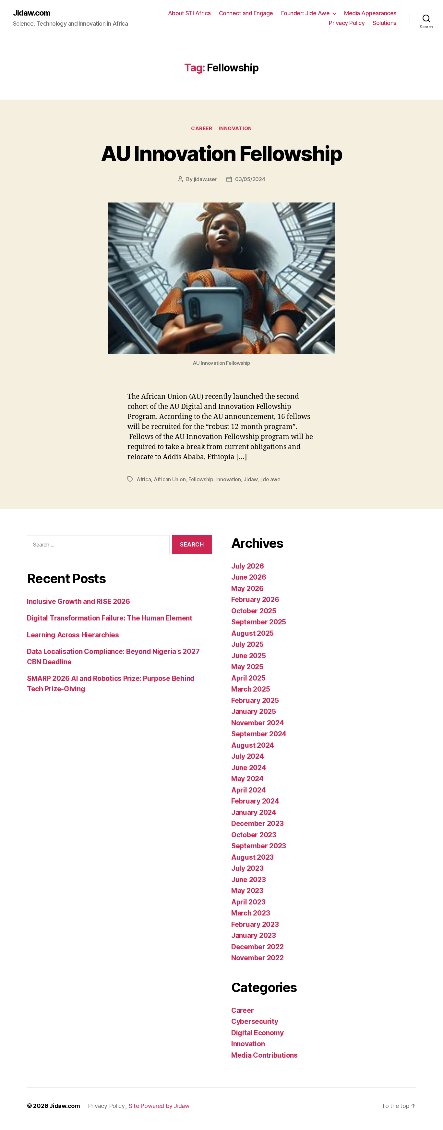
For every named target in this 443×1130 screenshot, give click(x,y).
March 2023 (250, 913)
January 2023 (253, 935)
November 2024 (257, 723)
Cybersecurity (254, 1021)
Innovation (235, 128)
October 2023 (253, 835)
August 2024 (252, 745)
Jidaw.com (31, 13)
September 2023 (258, 846)
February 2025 (255, 700)
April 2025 (248, 678)
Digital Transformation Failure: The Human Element (109, 618)
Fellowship (200, 479)
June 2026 (248, 577)
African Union (170, 479)
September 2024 (258, 734)
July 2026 (247, 566)
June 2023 (248, 880)
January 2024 (253, 812)
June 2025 (248, 656)
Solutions (385, 22)
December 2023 (257, 823)
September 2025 (258, 622)
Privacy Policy (347, 22)
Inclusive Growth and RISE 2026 (78, 601)
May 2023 (247, 891)
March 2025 (250, 689)
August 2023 (252, 857)
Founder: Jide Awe (305, 13)
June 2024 (248, 768)
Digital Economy (257, 1033)
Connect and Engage (246, 13)
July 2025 (247, 644)
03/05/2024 (250, 179)
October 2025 (253, 611)
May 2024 (247, 779)
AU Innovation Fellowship (221, 153)
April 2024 (248, 790)
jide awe (270, 479)
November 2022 (257, 958)
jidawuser (205, 179)
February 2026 (255, 600)
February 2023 (255, 924)
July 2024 (247, 756)
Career (201, 128)
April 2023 (248, 902)
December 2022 (257, 947)
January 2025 (253, 711)
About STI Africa (189, 13)
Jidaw (250, 479)
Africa (144, 479)
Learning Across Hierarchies (73, 635)
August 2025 (252, 633)
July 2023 (247, 868)
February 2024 (255, 801)
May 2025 (247, 667)
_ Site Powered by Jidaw (157, 1105)
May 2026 (247, 588)
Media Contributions (264, 1055)
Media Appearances (370, 13)
